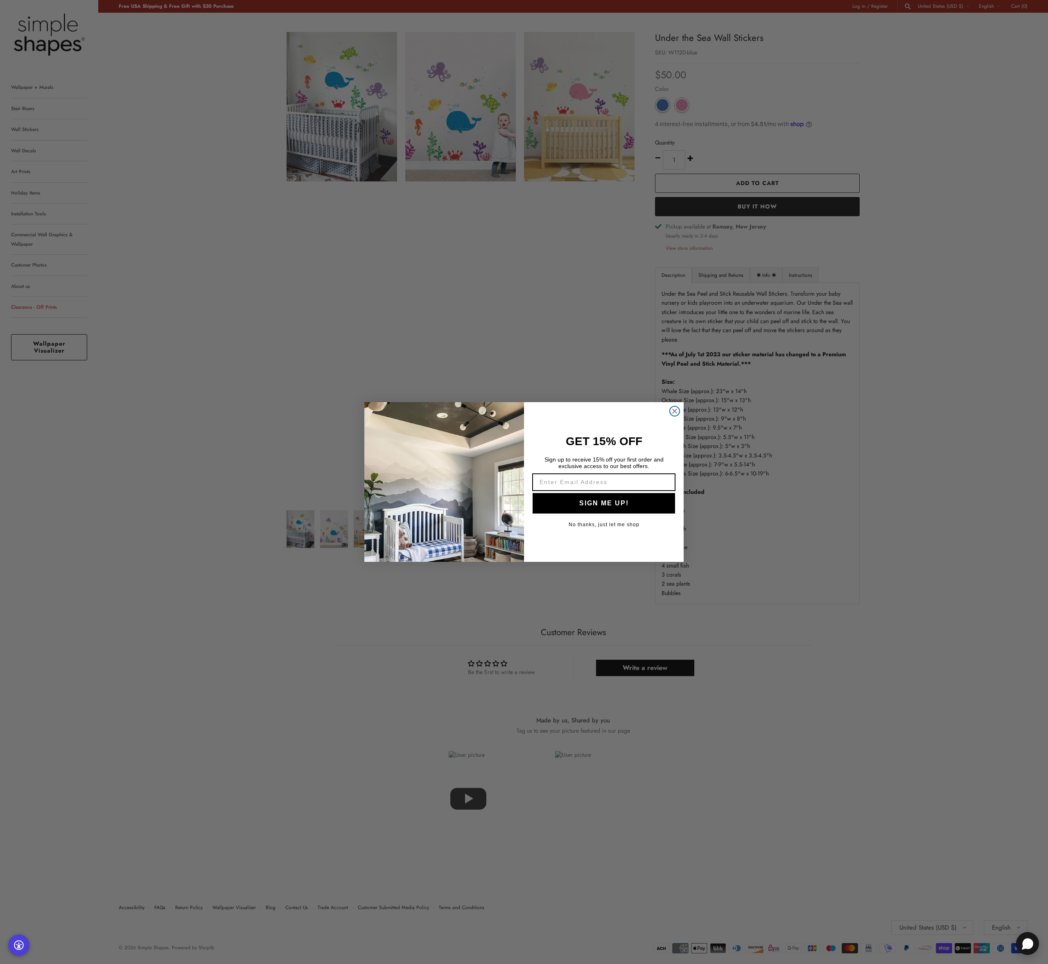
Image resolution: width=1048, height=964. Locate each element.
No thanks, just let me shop (604, 524)
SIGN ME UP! (604, 503)
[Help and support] (1027, 943)
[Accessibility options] (18, 945)
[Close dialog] (675, 411)
